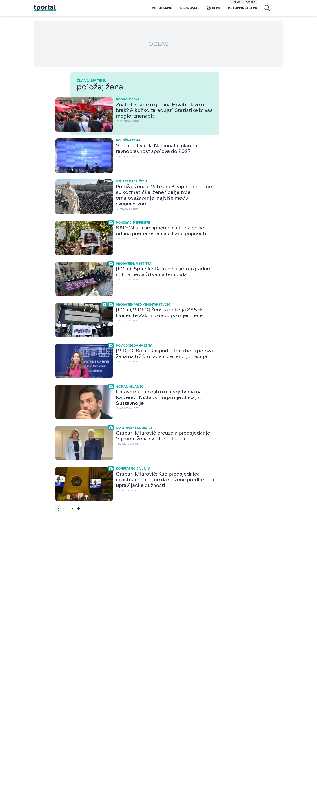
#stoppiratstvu (242, 8)
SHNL (216, 8)
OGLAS (158, 43)
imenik (236, 2)
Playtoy (250, 2)
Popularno (162, 8)
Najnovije (189, 8)
